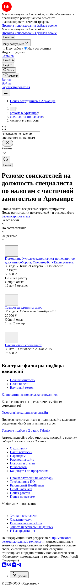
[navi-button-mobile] (6, 92)
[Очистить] (7, 143)
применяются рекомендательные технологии (36, 539)
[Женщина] (11, 251)
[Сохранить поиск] (6, 159)
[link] (9, 70)
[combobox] (21, 134)
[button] (6, 79)
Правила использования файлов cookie (29, 33)
